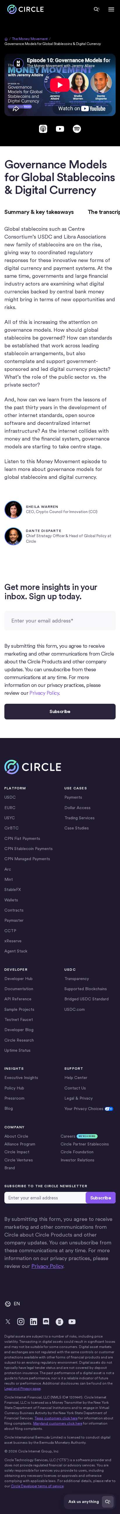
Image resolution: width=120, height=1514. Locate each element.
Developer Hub (18, 978)
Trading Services (79, 817)
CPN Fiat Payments (22, 838)
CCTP (10, 930)
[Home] (24, 9)
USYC (9, 817)
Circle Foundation (77, 1152)
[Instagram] (20, 1321)
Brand (9, 1167)
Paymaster (14, 920)
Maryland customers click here (57, 1423)
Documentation (18, 988)
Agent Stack (15, 951)
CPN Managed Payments (27, 858)
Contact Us (75, 1088)
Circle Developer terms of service (37, 1486)
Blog (8, 1108)
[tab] (39, 212)
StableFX (12, 889)
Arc (7, 869)
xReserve (13, 941)
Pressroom (14, 1098)
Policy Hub (14, 1088)
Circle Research (19, 1040)
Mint (8, 879)
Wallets (11, 900)
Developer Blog (18, 1029)
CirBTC (11, 828)
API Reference (17, 999)
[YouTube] (71, 1321)
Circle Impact (16, 1152)
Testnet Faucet (18, 1019)
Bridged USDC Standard (86, 999)
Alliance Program (19, 1144)
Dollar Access (77, 807)
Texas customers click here (56, 1418)
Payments (73, 797)
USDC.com (74, 1009)
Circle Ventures (18, 1160)
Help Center (75, 1077)
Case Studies (76, 828)
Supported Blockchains (85, 988)
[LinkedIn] (33, 1321)
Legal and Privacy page (22, 1389)
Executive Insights (21, 1077)
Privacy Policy (44, 693)
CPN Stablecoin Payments (28, 848)
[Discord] (46, 1321)
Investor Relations (77, 1160)
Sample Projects (19, 1009)
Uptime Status (17, 1050)
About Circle (16, 1136)
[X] (7, 1321)
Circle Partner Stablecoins (85, 1144)
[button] (111, 9)
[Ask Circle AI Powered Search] (97, 9)
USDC (10, 797)
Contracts (14, 910)
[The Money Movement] (59, 1321)
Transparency (76, 978)
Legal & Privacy (78, 1098)
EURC (9, 807)
